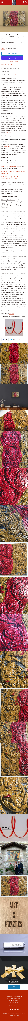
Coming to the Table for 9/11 (8, 172)
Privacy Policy (14, 1003)
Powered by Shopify (14, 1016)
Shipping (3, 48)
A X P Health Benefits (14, 998)
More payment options (12, 61)
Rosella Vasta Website (6, 65)
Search (14, 994)
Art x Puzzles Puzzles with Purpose (16, 1014)
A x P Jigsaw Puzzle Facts (14, 996)
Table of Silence (7, 146)
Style (3, 43)
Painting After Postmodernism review (10, 166)
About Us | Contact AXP (14, 1005)
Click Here (17, 75)
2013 (6, 173)
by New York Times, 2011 (11, 179)
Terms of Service (14, 1001)
